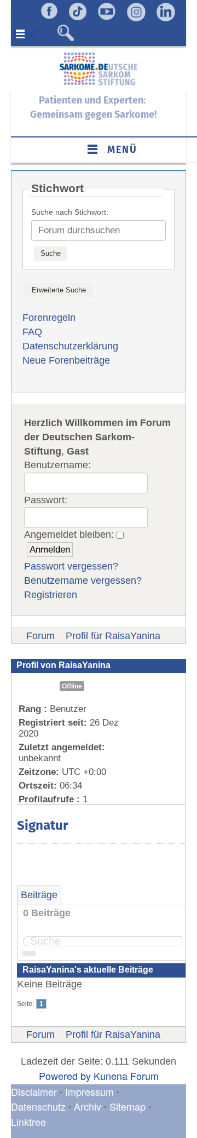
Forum (40, 635)
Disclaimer (34, 1091)
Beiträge (39, 894)
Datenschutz (39, 1106)
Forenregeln (49, 317)
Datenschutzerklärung (70, 346)
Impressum (89, 1091)
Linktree (28, 1121)
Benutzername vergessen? (83, 580)
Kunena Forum (126, 1075)
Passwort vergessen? (71, 566)
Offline (72, 686)
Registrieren (50, 594)
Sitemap (127, 1106)
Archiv (87, 1106)
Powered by (65, 1075)
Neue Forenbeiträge (66, 360)
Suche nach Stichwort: (69, 212)
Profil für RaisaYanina (113, 635)
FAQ (32, 331)
